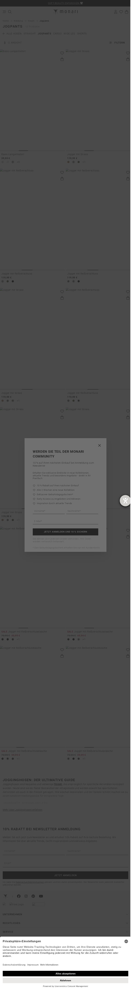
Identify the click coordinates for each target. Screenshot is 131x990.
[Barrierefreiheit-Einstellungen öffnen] (125, 500)
